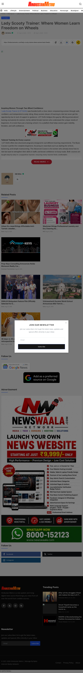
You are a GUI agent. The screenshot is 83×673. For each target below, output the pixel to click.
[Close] (66, 323)
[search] (80, 4)
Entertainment (24, 11)
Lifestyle (13, 11)
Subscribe (41, 347)
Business (44, 11)
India (6, 11)
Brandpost (75, 11)
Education (53, 11)
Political (35, 11)
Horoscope (64, 11)
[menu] (2, 4)
